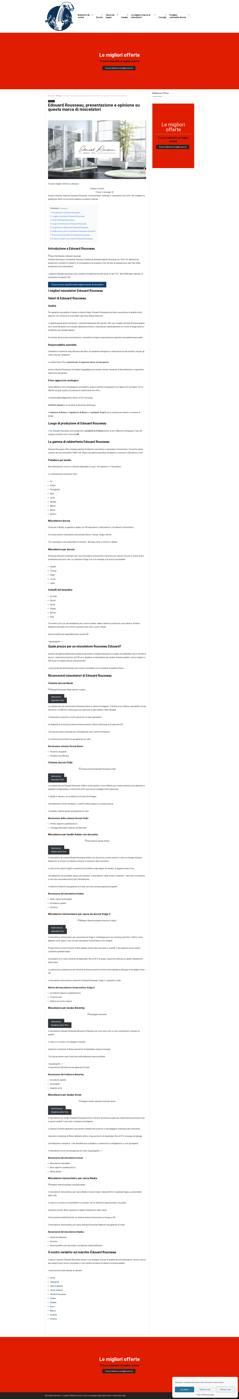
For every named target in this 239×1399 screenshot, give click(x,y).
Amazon (75, 184)
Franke (53, 1298)
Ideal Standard (56, 1286)
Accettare (184, 1389)
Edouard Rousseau (61, 431)
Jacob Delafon (56, 1290)
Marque (59, 96)
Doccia (99, 17)
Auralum (53, 1315)
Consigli (162, 17)
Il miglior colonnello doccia (177, 16)
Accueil (51, 96)
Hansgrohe (54, 1282)
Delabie (53, 1302)
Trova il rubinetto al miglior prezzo (119, 61)
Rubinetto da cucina (84, 16)
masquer (63, 208)
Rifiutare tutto (205, 1389)
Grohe (52, 1278)
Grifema (53, 1319)
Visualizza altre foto (59, 1025)
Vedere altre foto (58, 851)
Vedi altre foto (57, 700)
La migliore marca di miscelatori (140, 16)
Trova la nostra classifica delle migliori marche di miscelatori (77, 284)
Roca (52, 1306)
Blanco (53, 1310)
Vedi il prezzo (57, 928)
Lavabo (124, 17)
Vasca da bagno (110, 16)
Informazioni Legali (119, 1396)
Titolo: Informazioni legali (205, 1395)
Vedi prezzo (56, 697)
